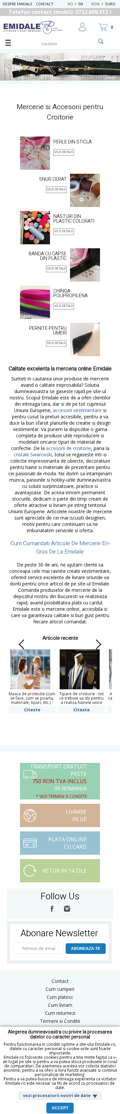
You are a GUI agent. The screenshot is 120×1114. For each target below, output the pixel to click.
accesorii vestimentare (77, 410)
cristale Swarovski (33, 454)
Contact (44, 3)
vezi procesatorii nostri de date (57, 1095)
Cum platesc (60, 997)
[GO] (100, 41)
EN (84, 3)
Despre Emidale (17, 3)
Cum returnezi (60, 1013)
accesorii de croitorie (68, 448)
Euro (110, 3)
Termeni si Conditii (60, 1021)
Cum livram (60, 1005)
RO (70, 3)
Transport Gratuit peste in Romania (58, 781)
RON (95, 3)
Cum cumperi (60, 989)
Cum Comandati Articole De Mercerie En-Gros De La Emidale (60, 547)
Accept (60, 1108)
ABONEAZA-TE (85, 948)
